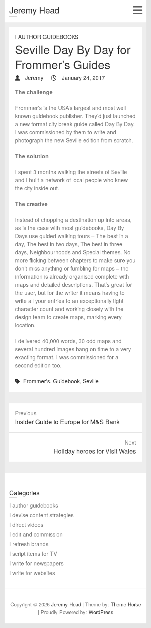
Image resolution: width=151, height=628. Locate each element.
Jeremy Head (34, 10)
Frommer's (36, 381)
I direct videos (26, 524)
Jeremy (33, 77)
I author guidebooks (46, 37)
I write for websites (32, 573)
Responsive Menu (137, 10)
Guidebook (66, 381)
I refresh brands (28, 544)
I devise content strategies (41, 515)
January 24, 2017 (82, 77)
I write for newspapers (36, 563)
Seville (91, 381)
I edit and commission (36, 534)
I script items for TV (33, 553)
